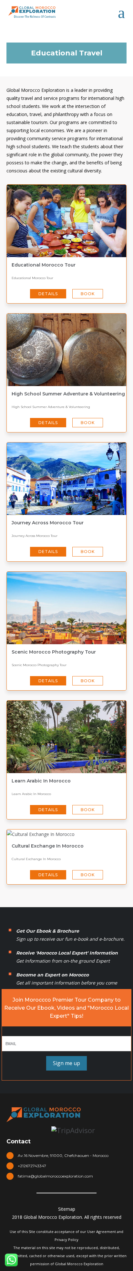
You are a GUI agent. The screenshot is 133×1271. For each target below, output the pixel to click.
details (48, 293)
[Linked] (74, 1200)
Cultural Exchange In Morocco (48, 846)
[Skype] (58, 1200)
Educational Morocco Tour (44, 265)
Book (88, 293)
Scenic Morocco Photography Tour (54, 652)
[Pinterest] (89, 1200)
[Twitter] (43, 1200)
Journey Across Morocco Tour (48, 523)
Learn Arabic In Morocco (41, 781)
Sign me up (66, 1063)
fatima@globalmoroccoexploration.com (55, 1176)
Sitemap (66, 1209)
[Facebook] (28, 1200)
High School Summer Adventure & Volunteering (68, 394)
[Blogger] (105, 1200)
